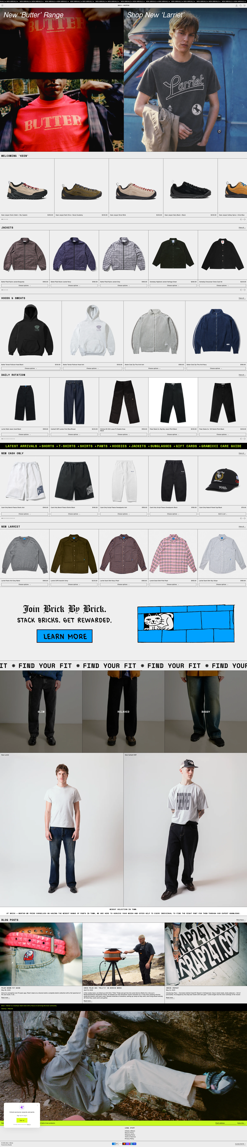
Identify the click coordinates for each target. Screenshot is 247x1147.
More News (240, 920)
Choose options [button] (24, 285)
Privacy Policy (129, 1138)
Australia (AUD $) (239, 1144)
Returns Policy (129, 1133)
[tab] (3, 219)
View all (241, 227)
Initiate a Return (130, 1131)
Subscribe (240, 1123)
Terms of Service (130, 1137)
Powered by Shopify (6, 1145)
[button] (241, 5)
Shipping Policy (130, 1135)
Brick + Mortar (9, 1143)
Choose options (30, 368)
